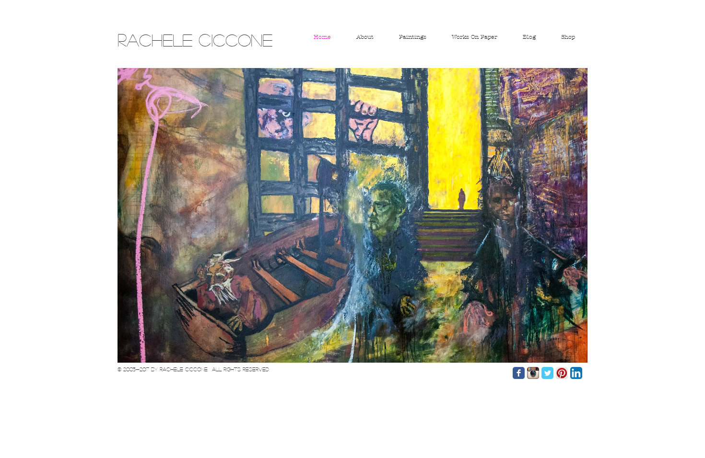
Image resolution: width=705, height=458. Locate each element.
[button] (353, 215)
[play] (567, 354)
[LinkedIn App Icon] (576, 373)
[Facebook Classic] (519, 373)
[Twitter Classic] (547, 373)
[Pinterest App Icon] (562, 373)
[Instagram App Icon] (533, 373)
